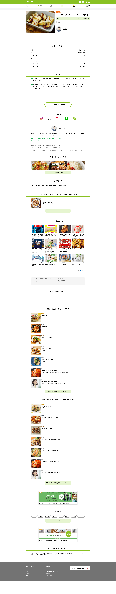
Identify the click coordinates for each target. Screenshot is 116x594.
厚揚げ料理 (45, 279)
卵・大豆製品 (37, 279)
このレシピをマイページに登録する (58, 104)
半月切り (56, 78)
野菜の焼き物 (42, 278)
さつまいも (34, 53)
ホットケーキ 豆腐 (48, 150)
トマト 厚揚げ (81, 150)
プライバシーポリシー (30, 566)
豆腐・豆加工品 (49, 281)
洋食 (62, 278)
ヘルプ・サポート (29, 571)
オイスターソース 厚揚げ (67, 150)
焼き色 (52, 86)
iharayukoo (41, 141)
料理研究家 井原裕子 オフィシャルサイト (53, 138)
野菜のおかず (37, 278)
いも (39, 283)
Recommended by (76, 270)
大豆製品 (41, 279)
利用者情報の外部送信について (52, 571)
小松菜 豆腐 (33, 150)
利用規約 (28, 569)
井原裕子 (65, 29)
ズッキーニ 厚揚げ (74, 150)
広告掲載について (29, 573)
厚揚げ (33, 50)
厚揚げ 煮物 (54, 150)
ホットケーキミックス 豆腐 (40, 150)
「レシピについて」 (49, 147)
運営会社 (48, 566)
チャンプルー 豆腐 (59, 150)
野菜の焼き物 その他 (48, 278)
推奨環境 (48, 569)
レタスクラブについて (50, 575)
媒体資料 (48, 573)
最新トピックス (29, 575)
